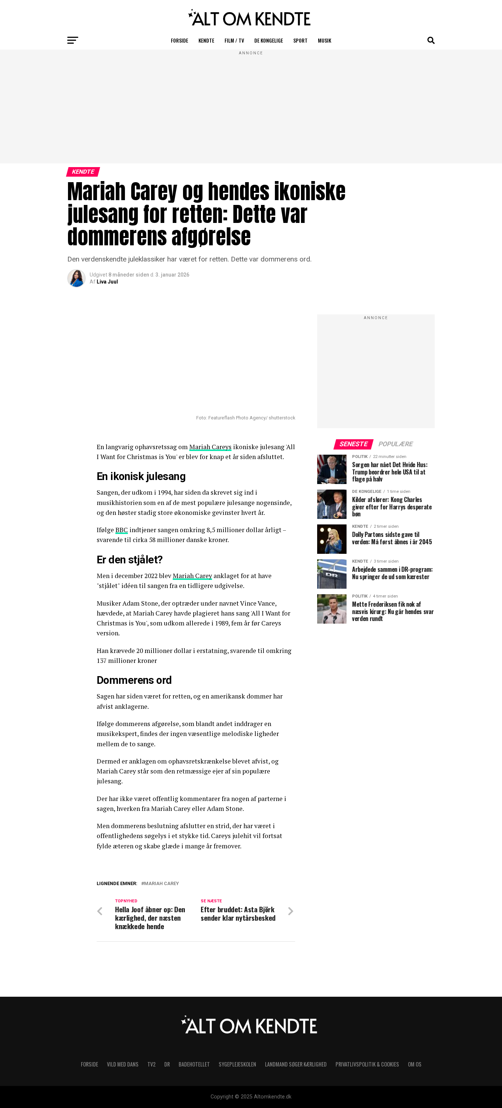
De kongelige (268, 40)
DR (167, 1064)
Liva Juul (107, 282)
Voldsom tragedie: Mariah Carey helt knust (182, 893)
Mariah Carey (192, 575)
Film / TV (234, 40)
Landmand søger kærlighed (296, 1064)
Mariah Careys (210, 447)
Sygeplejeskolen (237, 1064)
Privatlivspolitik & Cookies (367, 1064)
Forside (179, 40)
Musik (324, 40)
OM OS (415, 1064)
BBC (121, 530)
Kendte (206, 40)
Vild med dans (123, 1064)
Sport (300, 40)
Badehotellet (194, 1064)
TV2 (151, 1064)
